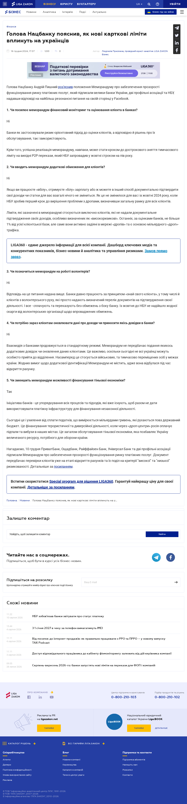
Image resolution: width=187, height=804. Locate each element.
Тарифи (49, 728)
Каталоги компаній (73, 770)
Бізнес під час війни (163, 12)
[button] (5, 4)
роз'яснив (65, 87)
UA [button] (138, 4)
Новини (31, 11)
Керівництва (69, 764)
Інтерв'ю (67, 11)
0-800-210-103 (123, 697)
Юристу (66, 4)
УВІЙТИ (162, 534)
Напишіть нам (130, 764)
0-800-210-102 (167, 697)
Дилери (7, 764)
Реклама (7, 780)
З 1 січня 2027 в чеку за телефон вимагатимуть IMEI (67, 628)
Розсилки (128, 770)
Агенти (6, 759)
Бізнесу (49, 4)
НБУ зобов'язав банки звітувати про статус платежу (68, 616)
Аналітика (49, 11)
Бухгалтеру (86, 4)
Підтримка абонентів (134, 759)
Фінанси (11, 26)
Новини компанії (71, 759)
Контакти (128, 775)
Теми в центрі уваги (73, 775)
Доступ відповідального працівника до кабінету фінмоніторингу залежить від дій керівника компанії (101, 653)
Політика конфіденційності (17, 770)
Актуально (99, 11)
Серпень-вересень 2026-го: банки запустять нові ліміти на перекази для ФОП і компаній (93, 665)
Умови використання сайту (17, 775)
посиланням (63, 466)
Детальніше (161, 728)
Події (82, 11)
